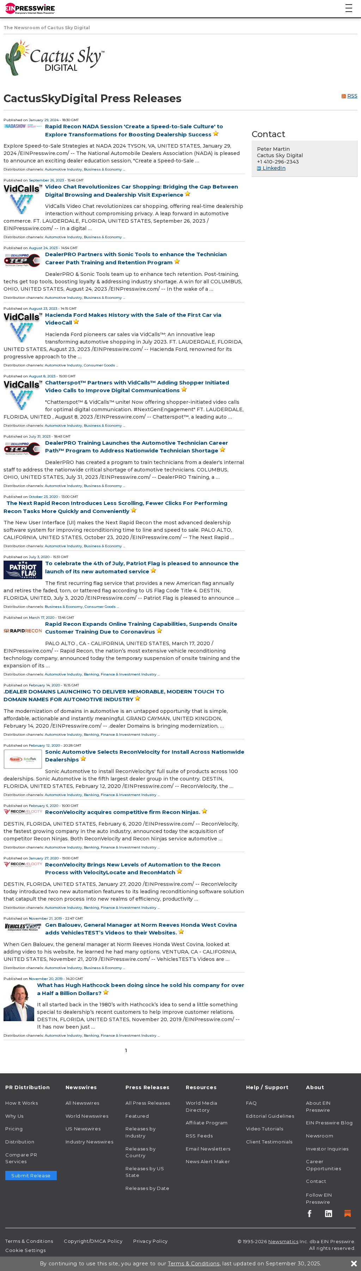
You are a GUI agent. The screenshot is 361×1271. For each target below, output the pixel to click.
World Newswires (87, 1116)
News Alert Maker (208, 1161)
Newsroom (319, 1136)
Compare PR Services (21, 1158)
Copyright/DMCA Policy (93, 1241)
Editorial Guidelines (270, 1116)
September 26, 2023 (46, 180)
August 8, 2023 (42, 376)
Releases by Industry (140, 1132)
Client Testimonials (269, 1141)
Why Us (14, 1116)
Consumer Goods (99, 365)
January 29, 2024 (44, 120)
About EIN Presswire (318, 1106)
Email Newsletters (208, 1149)
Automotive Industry (63, 169)
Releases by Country (140, 1152)
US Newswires (83, 1128)
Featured (137, 1116)
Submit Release (31, 1175)
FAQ (251, 1103)
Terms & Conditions (29, 1241)
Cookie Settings (25, 1250)
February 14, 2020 (44, 685)
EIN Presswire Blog (329, 1122)
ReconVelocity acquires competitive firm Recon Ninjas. (122, 812)
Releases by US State (145, 1172)
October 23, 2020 (43, 496)
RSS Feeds (199, 1136)
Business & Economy (103, 169)
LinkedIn (273, 168)
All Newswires (82, 1103)
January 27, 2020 (44, 858)
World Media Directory (202, 1106)
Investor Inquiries (327, 1149)
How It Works (21, 1103)
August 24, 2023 (43, 248)
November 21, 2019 (45, 918)
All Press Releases (148, 1103)
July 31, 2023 (39, 436)
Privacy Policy (150, 1241)
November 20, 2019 (45, 978)
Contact (316, 1181)
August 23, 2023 (43, 308)
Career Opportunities (323, 1165)
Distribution (20, 1141)
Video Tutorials (264, 1128)
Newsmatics (283, 1241)
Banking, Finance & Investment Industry (120, 674)
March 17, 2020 (41, 617)
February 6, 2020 (43, 805)
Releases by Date (147, 1188)
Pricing (14, 1128)
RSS (352, 96)
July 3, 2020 (39, 557)
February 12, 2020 (44, 745)
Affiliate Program (207, 1122)
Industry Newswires (90, 1141)
